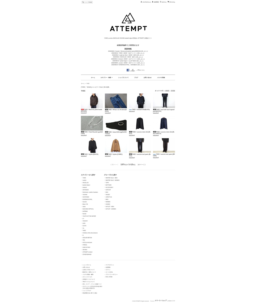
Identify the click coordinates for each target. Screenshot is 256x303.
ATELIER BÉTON (87, 237)
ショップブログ (87, 290)
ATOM (110, 277)
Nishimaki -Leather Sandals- (90, 192)
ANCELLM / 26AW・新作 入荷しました (131, 57)
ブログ (136, 77)
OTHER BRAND (87, 254)
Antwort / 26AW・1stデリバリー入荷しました (131, 59)
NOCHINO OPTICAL (88, 209)
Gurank (85, 201)
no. (83, 228)
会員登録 (156, 2)
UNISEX (108, 204)
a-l (83, 218)
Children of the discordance (90, 233)
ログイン (164, 2)
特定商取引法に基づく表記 (90, 293)
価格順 (167, 90)
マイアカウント (146, 2)
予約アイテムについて (89, 281)
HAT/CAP (108, 190)
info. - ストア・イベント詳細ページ (92, 284)
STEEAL (85, 245)
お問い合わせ (148, 77)
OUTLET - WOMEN (111, 209)
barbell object (86, 185)
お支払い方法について (89, 269)
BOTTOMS (108, 185)
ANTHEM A (86, 190)
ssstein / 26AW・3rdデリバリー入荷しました (131, 63)
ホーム (93, 77)
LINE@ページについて (89, 279)
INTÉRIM (85, 211)
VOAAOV (85, 221)
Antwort (85, 187)
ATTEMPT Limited (87, 252)
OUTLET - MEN (110, 206)
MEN (107, 199)
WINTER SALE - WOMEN (112, 180)
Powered (152, 301)
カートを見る (109, 272)
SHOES (108, 194)
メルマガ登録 (161, 77)
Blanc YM (85, 204)
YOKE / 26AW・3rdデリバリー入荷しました (131, 53)
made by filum (86, 247)
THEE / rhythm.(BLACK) (91, 154)
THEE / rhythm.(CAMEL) (115, 154)
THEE (87, 83)
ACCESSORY (109, 187)
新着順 (173, 90)
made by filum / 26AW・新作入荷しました (131, 55)
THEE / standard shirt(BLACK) (141, 109)
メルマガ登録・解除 (88, 274)
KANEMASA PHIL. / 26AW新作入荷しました (132, 65)
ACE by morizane (87, 242)
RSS (107, 277)
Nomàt (84, 213)
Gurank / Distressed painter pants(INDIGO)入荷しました (131, 51)
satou (84, 206)
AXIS (84, 223)
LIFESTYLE (109, 197)
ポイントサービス (87, 277)
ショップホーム (87, 265)
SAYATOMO (86, 197)
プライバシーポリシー (112, 274)
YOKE (84, 178)
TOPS (107, 182)
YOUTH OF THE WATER (89, 216)
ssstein (84, 180)
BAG (107, 192)
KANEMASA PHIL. (87, 199)
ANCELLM (85, 182)
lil (83, 235)
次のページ (141, 164)
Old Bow (85, 249)
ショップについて (123, 77)
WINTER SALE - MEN (111, 178)
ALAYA (84, 225)
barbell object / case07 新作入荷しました (132, 61)
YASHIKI (85, 194)
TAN (84, 240)
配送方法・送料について (89, 272)
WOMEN (108, 201)
